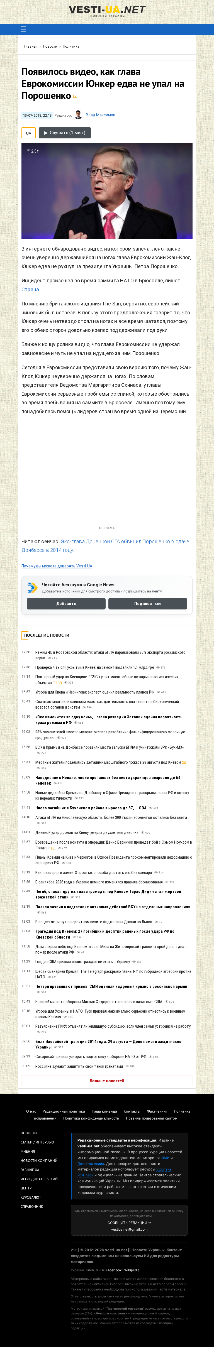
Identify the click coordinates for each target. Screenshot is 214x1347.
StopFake (163, 1169)
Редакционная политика (64, 1111)
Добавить (66, 604)
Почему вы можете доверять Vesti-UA (56, 566)
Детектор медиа (90, 1164)
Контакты (132, 1111)
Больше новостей (107, 1081)
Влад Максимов (100, 115)
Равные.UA (30, 1170)
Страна (30, 289)
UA (28, 132)
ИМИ (165, 1158)
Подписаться (147, 604)
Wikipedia (132, 1270)
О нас (31, 1111)
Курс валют (31, 1198)
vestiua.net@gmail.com (129, 1229)
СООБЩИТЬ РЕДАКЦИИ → (129, 1223)
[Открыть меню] (23, 29)
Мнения (28, 1152)
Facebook (113, 1270)
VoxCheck (85, 1175)
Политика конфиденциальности (91, 1118)
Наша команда (104, 1111)
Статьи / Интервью (37, 1142)
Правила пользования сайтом (151, 1118)
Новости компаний (39, 1161)
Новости (29, 1133)
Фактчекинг (157, 1111)
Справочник (32, 1207)
